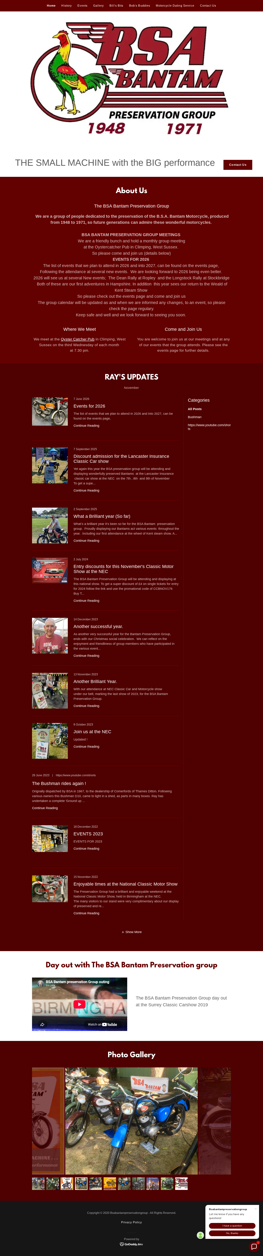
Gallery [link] (98, 5)
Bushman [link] (194, 417)
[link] (105, 418)
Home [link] (51, 5)
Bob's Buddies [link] (139, 5)
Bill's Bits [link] (116, 5)
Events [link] (82, 5)
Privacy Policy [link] (131, 1222)
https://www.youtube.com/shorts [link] (209, 427)
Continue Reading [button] (86, 425)
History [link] (66, 5)
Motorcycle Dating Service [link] (175, 5)
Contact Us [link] (208, 5)
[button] (131, 932)
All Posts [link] (195, 409)
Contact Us (237, 164)
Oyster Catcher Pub (77, 339)
